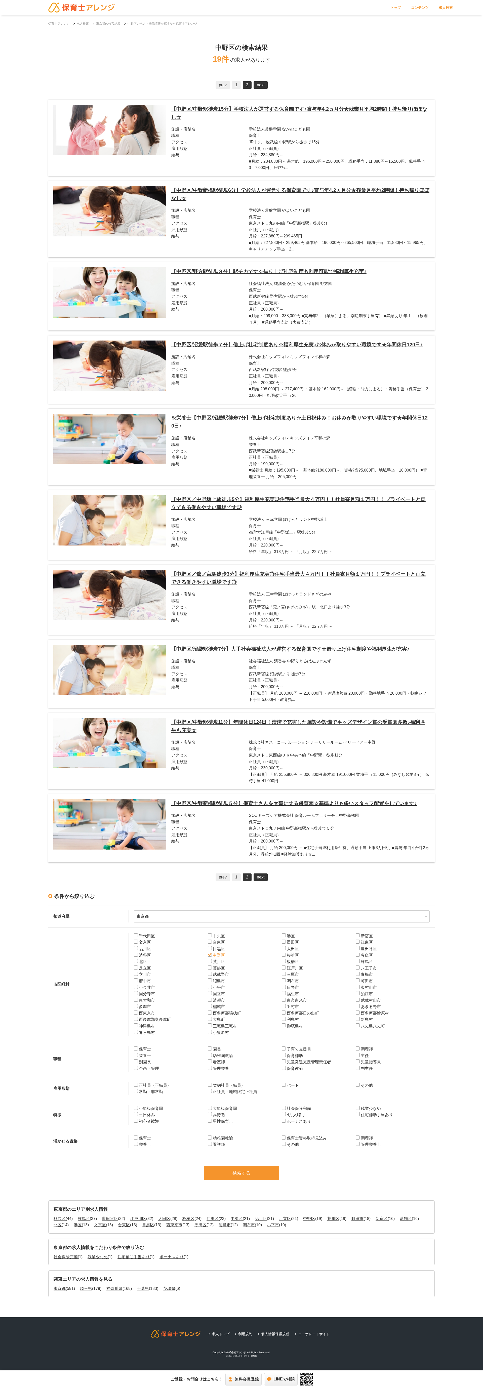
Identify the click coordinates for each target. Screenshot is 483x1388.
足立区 (285, 1218)
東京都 (60, 1288)
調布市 (249, 1225)
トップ (395, 8)
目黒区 (148, 1225)
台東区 (124, 1225)
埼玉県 (86, 1288)
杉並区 (60, 1218)
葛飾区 (406, 1218)
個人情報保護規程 (275, 1334)
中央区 (237, 1218)
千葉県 (143, 1288)
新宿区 (382, 1218)
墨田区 (200, 1225)
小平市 (273, 1225)
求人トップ (220, 1334)
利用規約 (245, 1334)
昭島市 (225, 1225)
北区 (58, 1225)
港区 (78, 1225)
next (260, 85)
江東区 (213, 1218)
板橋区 (188, 1218)
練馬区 (84, 1218)
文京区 (100, 1225)
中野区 (309, 1218)
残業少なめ (98, 1257)
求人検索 (446, 8)
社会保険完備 (66, 1257)
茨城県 (169, 1288)
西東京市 (174, 1225)
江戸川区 (138, 1218)
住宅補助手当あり (133, 1257)
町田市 (357, 1218)
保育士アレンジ (58, 23)
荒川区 (333, 1218)
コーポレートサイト (314, 1334)
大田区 (164, 1218)
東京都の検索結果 (108, 23)
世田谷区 (110, 1218)
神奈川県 (114, 1288)
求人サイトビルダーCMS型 (246, 1356)
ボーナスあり (171, 1257)
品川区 (261, 1218)
